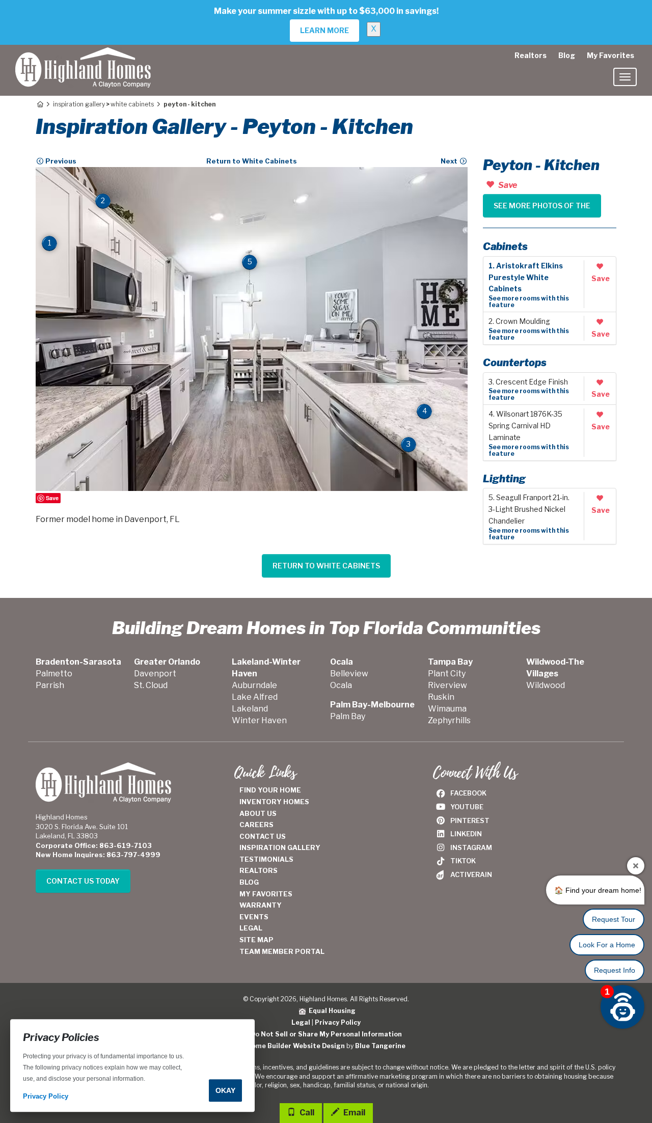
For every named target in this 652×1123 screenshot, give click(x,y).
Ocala (341, 685)
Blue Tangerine (380, 1046)
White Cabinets (132, 104)
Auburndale (254, 685)
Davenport (155, 673)
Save (52, 498)
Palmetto (54, 673)
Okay (225, 1090)
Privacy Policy (338, 1022)
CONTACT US (262, 836)
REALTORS (258, 870)
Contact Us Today (83, 881)
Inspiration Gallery (79, 104)
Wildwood (545, 685)
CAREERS (256, 824)
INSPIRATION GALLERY (279, 847)
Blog (566, 55)
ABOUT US (258, 813)
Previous (60, 161)
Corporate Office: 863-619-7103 (94, 845)
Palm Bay (347, 716)
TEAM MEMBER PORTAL (281, 951)
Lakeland (250, 709)
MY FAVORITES (265, 894)
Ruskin (441, 697)
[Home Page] (39, 104)
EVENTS (253, 917)
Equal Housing (331, 1011)
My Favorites (610, 55)
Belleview (349, 673)
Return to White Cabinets (251, 161)
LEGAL (250, 928)
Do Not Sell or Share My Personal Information (326, 1034)
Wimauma (447, 709)
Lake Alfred (255, 697)
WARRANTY (260, 905)
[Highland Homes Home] (83, 57)
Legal (300, 1022)
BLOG (249, 882)
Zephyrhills (449, 720)
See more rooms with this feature (528, 301)
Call (306, 1112)
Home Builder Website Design (296, 1046)
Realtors (530, 55)
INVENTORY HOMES (274, 802)
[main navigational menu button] (625, 77)
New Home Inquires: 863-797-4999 (98, 855)
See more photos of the (542, 205)
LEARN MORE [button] (324, 30)
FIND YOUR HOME (270, 790)
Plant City (447, 673)
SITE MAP (256, 940)
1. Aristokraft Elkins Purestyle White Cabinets (525, 277)
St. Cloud (151, 685)
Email (353, 1112)
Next (450, 161)
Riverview (447, 685)
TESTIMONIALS (266, 859)
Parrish (50, 685)
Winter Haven (259, 720)
